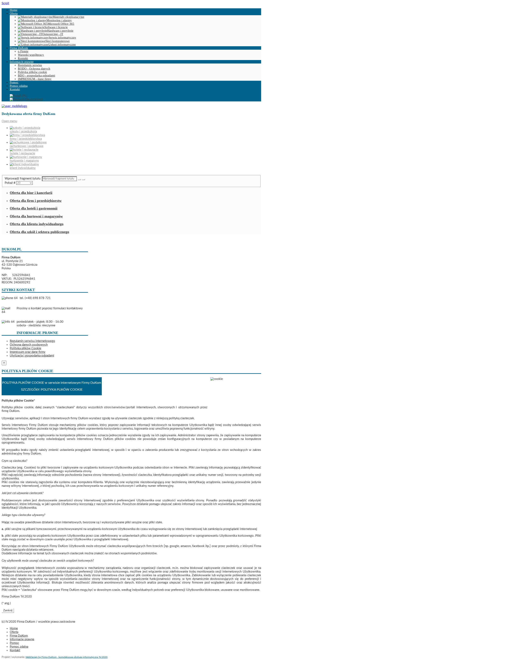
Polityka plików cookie (32, 72)
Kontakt (23, 58)
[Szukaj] (79, 179)
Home (13, 10)
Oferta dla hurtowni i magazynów (36, 216)
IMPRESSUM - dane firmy (34, 79)
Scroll (5, 3)
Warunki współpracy (31, 54)
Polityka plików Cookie (25, 348)
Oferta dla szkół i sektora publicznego (39, 232)
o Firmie (23, 51)
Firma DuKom (19, 47)
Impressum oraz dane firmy (27, 352)
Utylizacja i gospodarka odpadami (32, 355)
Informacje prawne (22, 61)
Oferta (14, 13)
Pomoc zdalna (19, 85)
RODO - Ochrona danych (34, 68)
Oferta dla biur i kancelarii (31, 193)
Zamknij (7, 610)
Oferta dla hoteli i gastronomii (33, 208)
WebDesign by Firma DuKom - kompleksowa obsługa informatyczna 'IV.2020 (66, 657)
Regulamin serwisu (30, 65)
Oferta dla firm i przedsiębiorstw (36, 201)
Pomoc (14, 82)
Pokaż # (10, 182)
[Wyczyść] (83, 179)
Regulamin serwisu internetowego (32, 341)
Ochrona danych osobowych (29, 344)
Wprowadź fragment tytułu (23, 178)
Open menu (9, 121)
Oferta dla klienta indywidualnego (36, 224)
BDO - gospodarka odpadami (36, 75)
